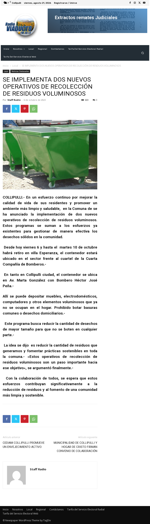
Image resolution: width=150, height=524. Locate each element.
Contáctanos (56, 509)
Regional (41, 509)
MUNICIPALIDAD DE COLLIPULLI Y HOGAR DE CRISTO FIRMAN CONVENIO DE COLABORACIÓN (75, 447)
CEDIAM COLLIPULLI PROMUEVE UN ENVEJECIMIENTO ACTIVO (24, 445)
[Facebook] (130, 3)
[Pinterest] (25, 109)
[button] (142, 53)
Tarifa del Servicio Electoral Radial (85, 509)
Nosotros (17, 509)
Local (15, 65)
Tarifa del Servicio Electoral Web (20, 513)
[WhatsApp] (34, 109)
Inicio (6, 65)
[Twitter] (139, 3)
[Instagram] (134, 3)
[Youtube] (144, 3)
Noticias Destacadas (20, 71)
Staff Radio (14, 99)
